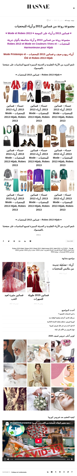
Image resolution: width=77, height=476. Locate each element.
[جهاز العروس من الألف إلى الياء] (62, 351)
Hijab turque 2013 (47, 248)
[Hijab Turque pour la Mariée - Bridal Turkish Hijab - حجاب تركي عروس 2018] (15, 351)
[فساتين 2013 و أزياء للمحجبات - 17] (39, 180)
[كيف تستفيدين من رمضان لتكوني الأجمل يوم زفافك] (62, 375)
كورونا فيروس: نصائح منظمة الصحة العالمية (61, 322)
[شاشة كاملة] (5, 459)
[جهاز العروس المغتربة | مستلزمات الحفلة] (15, 375)
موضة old (67, 20)
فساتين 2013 (19, 250)
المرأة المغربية (49, 250)
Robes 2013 (29, 248)
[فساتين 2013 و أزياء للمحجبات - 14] (39, 135)
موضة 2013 (54, 252)
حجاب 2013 (40, 250)
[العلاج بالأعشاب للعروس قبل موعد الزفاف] (62, 399)
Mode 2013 (37, 248)
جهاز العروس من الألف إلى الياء (65, 329)
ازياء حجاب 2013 (68, 250)
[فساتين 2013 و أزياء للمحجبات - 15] (15, 135)
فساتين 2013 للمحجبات (66, 252)
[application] (38, 440)
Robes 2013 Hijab (18, 248)
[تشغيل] (72, 459)
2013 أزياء (64, 248)
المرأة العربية (58, 250)
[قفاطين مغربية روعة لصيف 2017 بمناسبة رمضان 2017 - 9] (39, 375)
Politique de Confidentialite (19, 472)
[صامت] (8, 459)
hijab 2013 (57, 248)
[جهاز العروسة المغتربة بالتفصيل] (39, 351)
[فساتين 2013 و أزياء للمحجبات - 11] (39, 91)
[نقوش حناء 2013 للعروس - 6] (15, 399)
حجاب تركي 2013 (29, 250)
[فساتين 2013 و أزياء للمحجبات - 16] (62, 180)
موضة (72, 20)
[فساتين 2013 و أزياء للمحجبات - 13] (62, 135)
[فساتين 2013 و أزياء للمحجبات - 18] (15, 180)
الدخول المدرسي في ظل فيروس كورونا (62, 325)
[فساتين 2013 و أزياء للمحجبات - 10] (62, 91)
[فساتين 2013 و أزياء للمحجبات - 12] (15, 91)
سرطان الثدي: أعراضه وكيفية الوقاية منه (62, 318)
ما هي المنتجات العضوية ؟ (66, 314)
